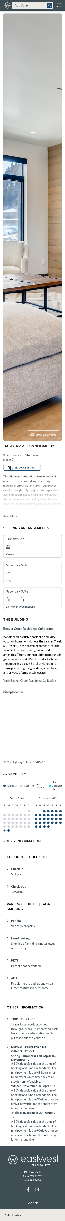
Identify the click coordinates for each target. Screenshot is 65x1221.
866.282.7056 (32, 1180)
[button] (28, 1189)
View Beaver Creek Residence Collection (29, 680)
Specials (32, 1203)
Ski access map (25, 467)
